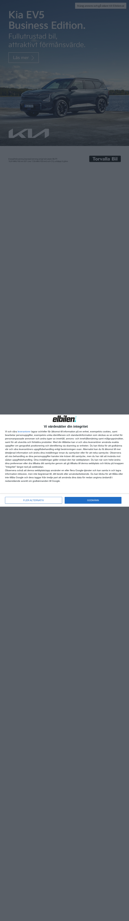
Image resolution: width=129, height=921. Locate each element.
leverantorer (24, 431)
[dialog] (64, 461)
